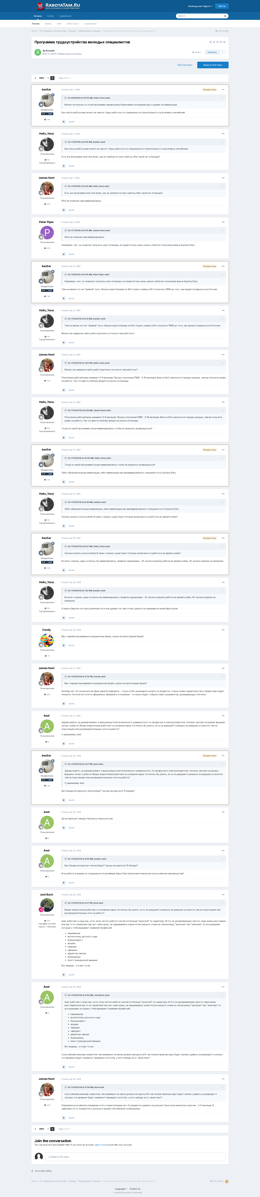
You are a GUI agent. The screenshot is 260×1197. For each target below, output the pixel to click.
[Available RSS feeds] (227, 1182)
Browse (38, 16)
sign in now (100, 1144)
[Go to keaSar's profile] (47, 100)
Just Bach (46, 894)
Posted (71, 89)
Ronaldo (50, 50)
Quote (71, 121)
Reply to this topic (212, 65)
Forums (36, 23)
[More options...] (223, 89)
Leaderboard (90, 23)
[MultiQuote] (64, 122)
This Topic (213, 16)
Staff (59, 23)
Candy (46, 629)
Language (120, 1189)
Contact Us (135, 1189)
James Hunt (46, 177)
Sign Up (221, 6)
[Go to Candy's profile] (47, 640)
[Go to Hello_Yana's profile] (47, 144)
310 (48, 921)
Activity (50, 16)
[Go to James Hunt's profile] (47, 188)
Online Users (73, 23)
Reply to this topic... (60, 1156)
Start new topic (184, 65)
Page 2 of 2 (64, 78)
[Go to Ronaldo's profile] (37, 52)
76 (48, 656)
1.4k (48, 119)
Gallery (48, 23)
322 (48, 204)
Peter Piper (46, 222)
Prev (41, 78)
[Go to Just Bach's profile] (47, 905)
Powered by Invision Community (127, 1192)
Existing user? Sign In (199, 6)
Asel (47, 715)
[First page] (35, 78)
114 (48, 160)
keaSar (46, 89)
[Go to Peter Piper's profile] (47, 232)
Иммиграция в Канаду (70, 54)
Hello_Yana (46, 133)
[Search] (225, 16)
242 (48, 248)
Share (197, 52)
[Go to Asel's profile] (47, 726)
